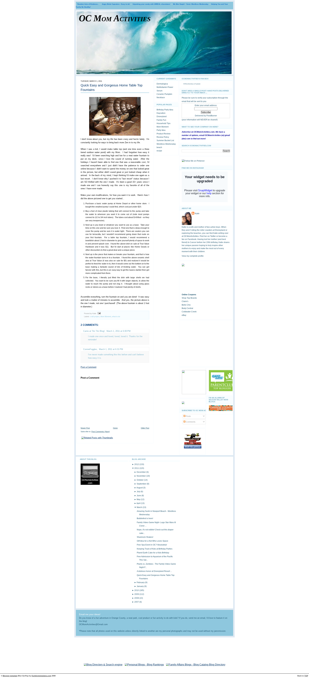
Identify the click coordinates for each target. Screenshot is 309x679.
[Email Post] (99, 313)
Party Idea (161, 130)
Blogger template (10, 676)
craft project (94, 316)
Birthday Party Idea (165, 110)
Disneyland (162, 116)
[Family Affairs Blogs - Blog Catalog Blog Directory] (195, 664)
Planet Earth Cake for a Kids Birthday (153, 553)
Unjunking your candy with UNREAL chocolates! (151, 4)
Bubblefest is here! (145, 518)
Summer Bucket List (165, 140)
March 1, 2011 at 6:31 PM (111, 349)
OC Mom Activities (115, 18)
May (139, 499)
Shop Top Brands (189, 298)
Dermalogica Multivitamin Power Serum (165, 87)
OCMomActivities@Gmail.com (93, 624)
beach (159, 147)
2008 (136, 598)
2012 (136, 464)
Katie (197, 213)
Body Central (187, 308)
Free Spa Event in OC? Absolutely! (152, 545)
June (139, 495)
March (140, 507)
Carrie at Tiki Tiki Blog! (94, 331)
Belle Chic (186, 305)
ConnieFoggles (90, 349)
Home (115, 428)
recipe (159, 151)
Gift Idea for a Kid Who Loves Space (152, 541)
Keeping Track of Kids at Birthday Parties (154, 549)
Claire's (185, 301)
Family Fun (161, 120)
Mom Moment (105, 316)
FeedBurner (211, 116)
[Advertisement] (206, 343)
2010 (136, 590)
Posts (188, 416)
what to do (116, 316)
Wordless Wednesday (166, 144)
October (140, 480)
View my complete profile (193, 256)
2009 (136, 594)
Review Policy (163, 137)
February (141, 582)
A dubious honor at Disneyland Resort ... (154, 571)
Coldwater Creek (189, 312)
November (141, 476)
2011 (136, 468)
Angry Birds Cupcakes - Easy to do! (116, 4)
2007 (136, 602)
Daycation (161, 113)
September (142, 484)
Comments (190, 422)
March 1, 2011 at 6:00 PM (119, 331)
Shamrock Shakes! (145, 537)
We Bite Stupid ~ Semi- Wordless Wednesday (190, 4)
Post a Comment (88, 367)
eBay (184, 315)
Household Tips (163, 123)
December (141, 472)
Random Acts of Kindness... (88, 4)
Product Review (163, 134)
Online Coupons (189, 294)
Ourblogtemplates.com (41, 676)
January (140, 586)
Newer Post (85, 428)
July (139, 491)
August (139, 488)
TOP (306, 676)
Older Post (145, 428)
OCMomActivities (188, 84)
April (138, 503)
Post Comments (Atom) (100, 432)
